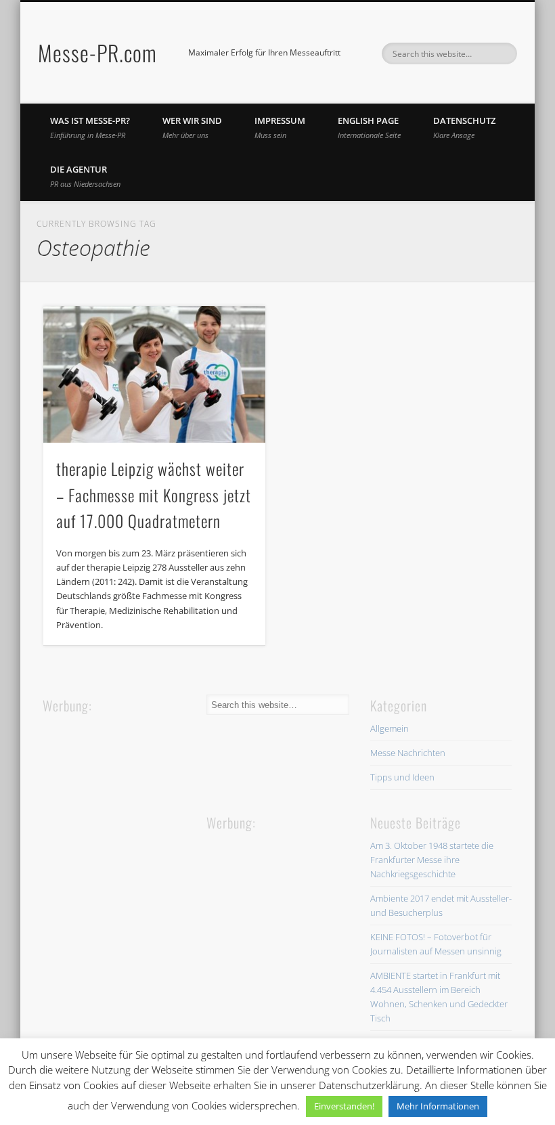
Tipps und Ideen (402, 777)
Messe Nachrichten (407, 753)
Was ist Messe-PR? (90, 127)
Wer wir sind (192, 127)
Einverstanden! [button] (344, 1106)
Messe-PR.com (97, 52)
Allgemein (389, 728)
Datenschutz (464, 127)
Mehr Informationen (438, 1106)
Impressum (279, 127)
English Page (369, 127)
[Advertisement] (144, 801)
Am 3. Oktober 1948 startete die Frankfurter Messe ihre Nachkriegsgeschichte (431, 859)
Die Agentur (85, 176)
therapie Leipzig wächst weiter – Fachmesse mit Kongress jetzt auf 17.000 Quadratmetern (153, 494)
